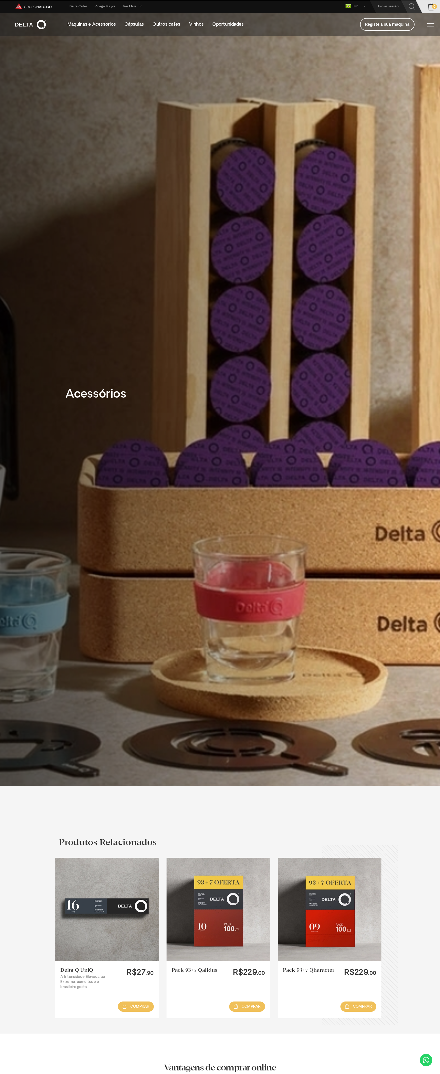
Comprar (139, 1007)
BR (356, 6)
